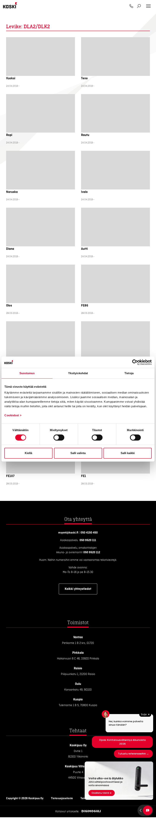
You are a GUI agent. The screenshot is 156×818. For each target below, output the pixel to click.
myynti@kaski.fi (68, 532)
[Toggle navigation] (148, 6)
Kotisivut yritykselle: (67, 811)
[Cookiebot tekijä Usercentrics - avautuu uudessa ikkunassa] (135, 362)
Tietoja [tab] (129, 373)
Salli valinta (78, 453)
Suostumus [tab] (27, 373)
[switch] (58, 438)
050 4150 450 (89, 532)
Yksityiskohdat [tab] (78, 373)
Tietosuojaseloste (62, 798)
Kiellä (28, 453)
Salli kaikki (128, 453)
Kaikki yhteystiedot (78, 589)
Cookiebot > (13, 415)
